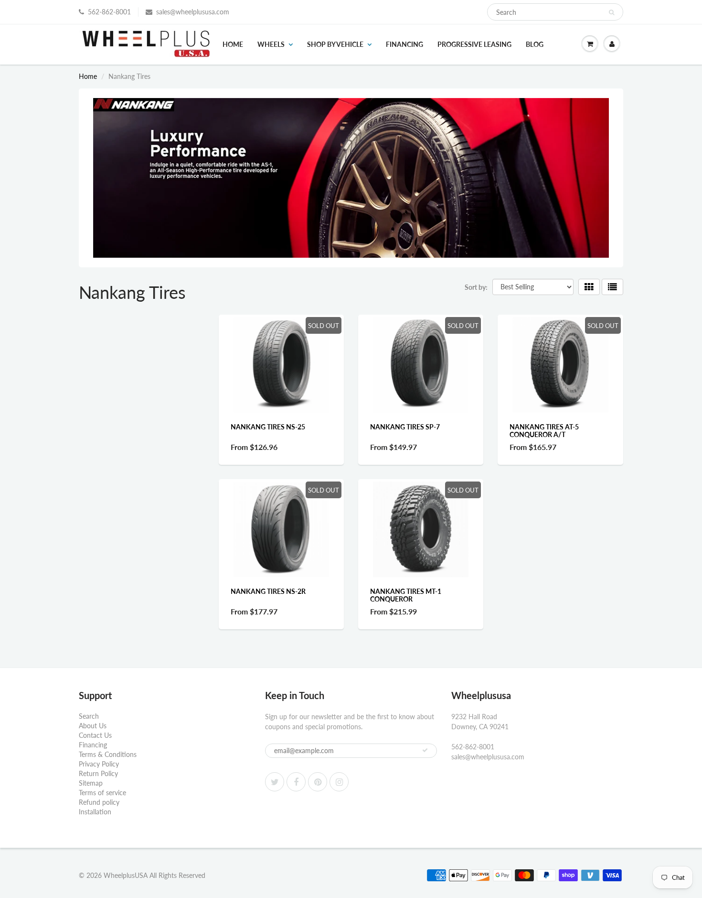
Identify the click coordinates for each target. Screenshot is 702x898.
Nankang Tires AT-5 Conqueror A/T (544, 430)
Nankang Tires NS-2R (268, 591)
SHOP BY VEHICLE (335, 44)
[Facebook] (296, 781)
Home (233, 44)
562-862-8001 (109, 12)
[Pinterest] (317, 781)
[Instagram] (339, 781)
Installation (95, 812)
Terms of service (102, 792)
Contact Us (95, 735)
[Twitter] (274, 781)
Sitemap (91, 783)
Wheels (271, 44)
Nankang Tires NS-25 (268, 427)
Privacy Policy (99, 764)
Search (89, 716)
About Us (92, 726)
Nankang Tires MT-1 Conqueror (405, 595)
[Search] (611, 12)
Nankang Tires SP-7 (405, 427)
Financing (404, 44)
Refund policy (99, 802)
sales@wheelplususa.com (192, 12)
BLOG (534, 44)
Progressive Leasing (474, 44)
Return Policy (98, 773)
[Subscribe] (425, 750)
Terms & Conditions (108, 754)
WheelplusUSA (126, 875)
